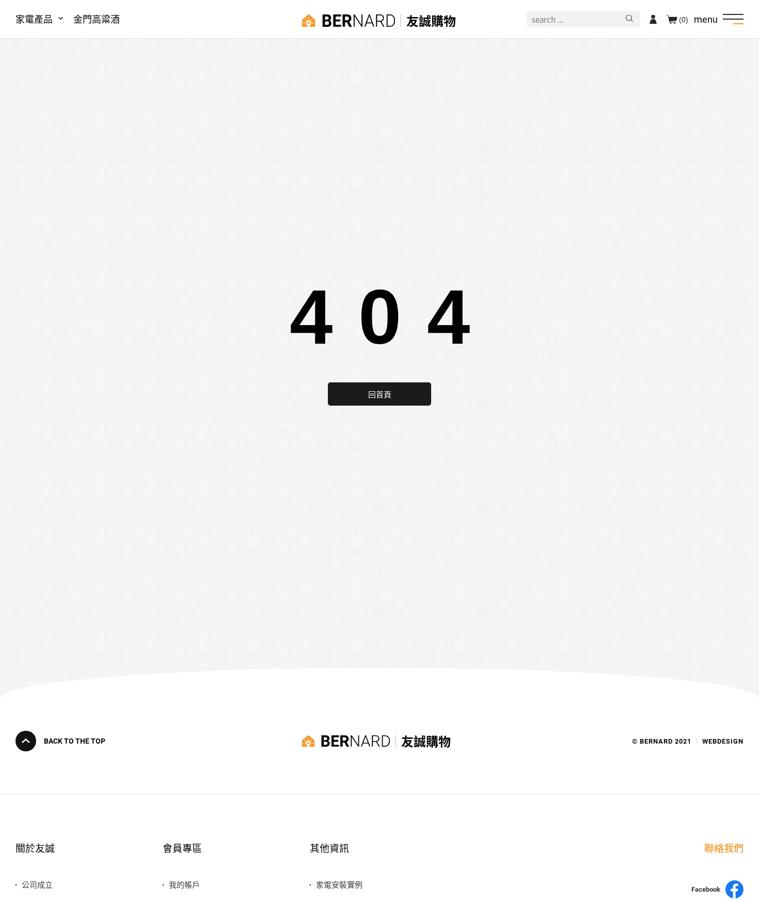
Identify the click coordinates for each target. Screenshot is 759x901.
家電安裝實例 (339, 884)
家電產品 (34, 18)
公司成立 (37, 884)
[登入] (653, 19)
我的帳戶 (184, 884)
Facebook (705, 889)
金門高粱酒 (96, 18)
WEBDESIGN (723, 741)
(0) (683, 19)
